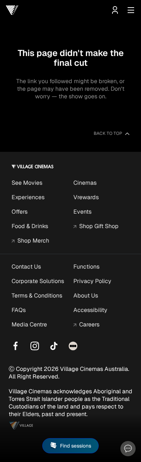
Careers (89, 324)
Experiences (28, 197)
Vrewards (86, 197)
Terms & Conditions (37, 295)
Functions (86, 266)
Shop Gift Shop (99, 226)
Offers (19, 211)
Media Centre (29, 324)
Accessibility (90, 310)
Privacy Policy (92, 281)
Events (82, 211)
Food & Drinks (30, 226)
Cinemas (85, 183)
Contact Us (26, 266)
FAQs (19, 310)
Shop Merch (33, 240)
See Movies (27, 183)
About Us (85, 295)
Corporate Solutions (38, 281)
